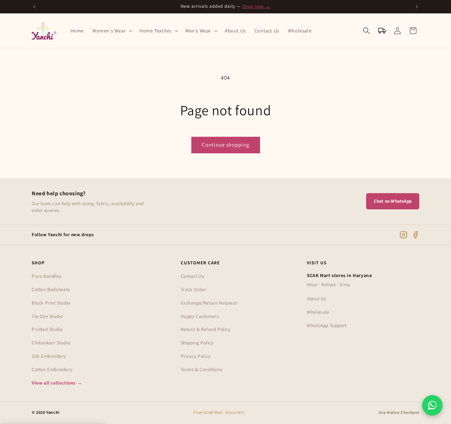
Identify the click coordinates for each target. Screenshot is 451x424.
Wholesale (318, 312)
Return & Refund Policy (205, 329)
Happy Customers (200, 316)
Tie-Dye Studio (47, 316)
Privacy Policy (196, 356)
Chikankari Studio (51, 342)
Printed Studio (47, 329)
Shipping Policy (197, 342)
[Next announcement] (417, 6)
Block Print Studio (51, 303)
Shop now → (256, 6)
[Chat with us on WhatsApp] (432, 405)
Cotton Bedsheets (51, 289)
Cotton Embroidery (52, 369)
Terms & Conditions (202, 369)
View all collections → (57, 383)
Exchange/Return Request (209, 303)
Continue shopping (225, 144)
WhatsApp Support (327, 325)
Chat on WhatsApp (393, 201)
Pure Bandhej (46, 276)
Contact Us (192, 276)
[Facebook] (415, 235)
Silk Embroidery (49, 356)
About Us (316, 298)
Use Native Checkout (399, 412)
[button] (111, 30)
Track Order (194, 289)
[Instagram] (403, 235)
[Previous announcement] (34, 6)
